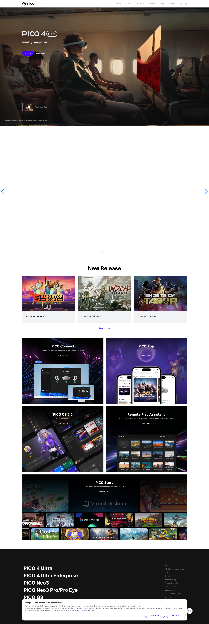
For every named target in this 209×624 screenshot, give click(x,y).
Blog (162, 4)
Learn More (40, 53)
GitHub (167, 576)
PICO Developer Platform (175, 569)
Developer (140, 4)
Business (152, 4)
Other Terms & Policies (174, 594)
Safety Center (170, 590)
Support (172, 4)
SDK (166, 572)
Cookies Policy (171, 587)
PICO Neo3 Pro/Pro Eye (51, 590)
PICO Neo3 (36, 583)
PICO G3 (33, 597)
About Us (168, 597)
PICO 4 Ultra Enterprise (51, 575)
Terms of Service (172, 583)
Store (129, 4)
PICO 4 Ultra (38, 568)
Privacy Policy (170, 579)
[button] (2, 191)
